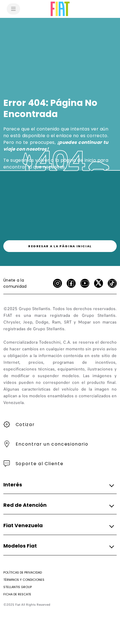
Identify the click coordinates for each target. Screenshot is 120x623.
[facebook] (71, 283)
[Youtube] (84, 283)
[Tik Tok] (112, 283)
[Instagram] (57, 283)
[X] (98, 283)
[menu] (13, 9)
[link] (60, 246)
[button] (58, 484)
